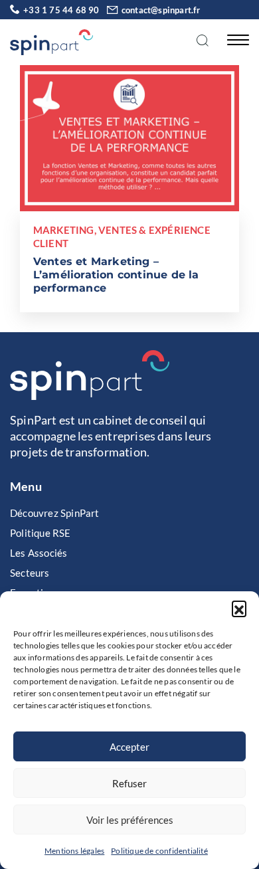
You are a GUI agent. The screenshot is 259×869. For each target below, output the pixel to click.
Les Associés (38, 553)
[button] (239, 608)
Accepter (129, 747)
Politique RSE (40, 533)
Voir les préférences (129, 820)
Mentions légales (74, 851)
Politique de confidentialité (159, 851)
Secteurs (30, 573)
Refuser (129, 783)
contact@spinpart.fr (161, 10)
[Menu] (234, 39)
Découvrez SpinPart (55, 513)
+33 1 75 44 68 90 (61, 10)
